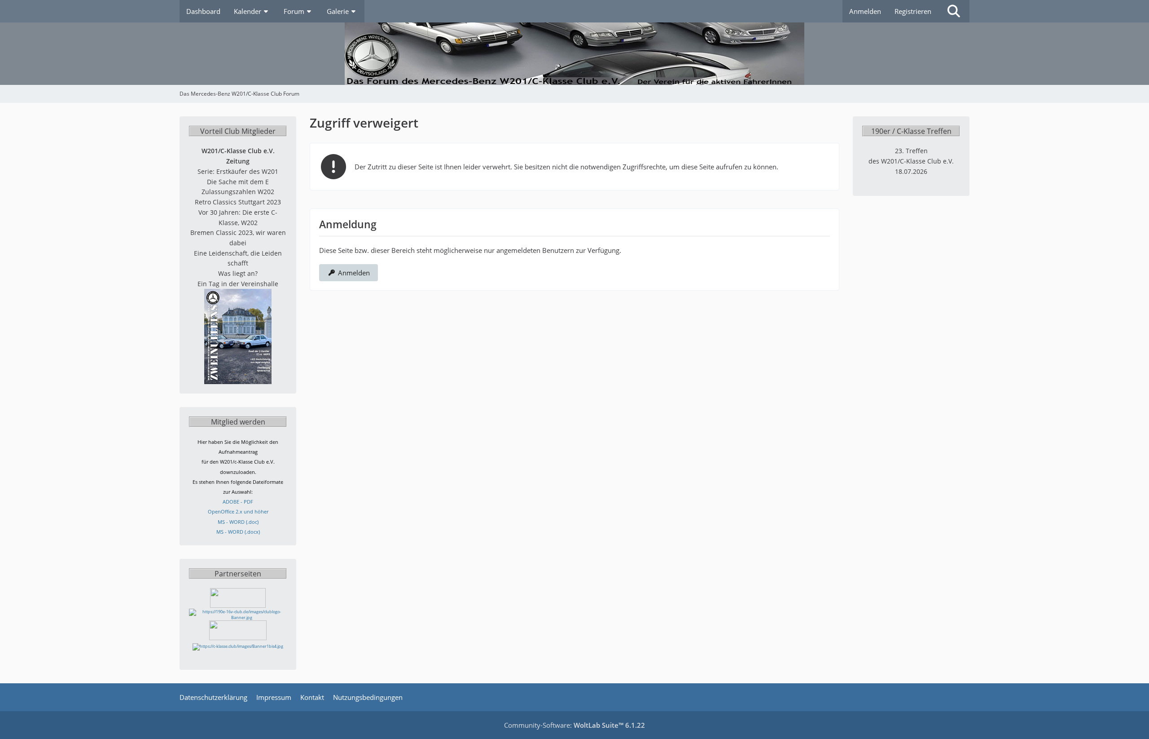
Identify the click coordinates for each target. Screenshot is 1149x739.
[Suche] (953, 11)
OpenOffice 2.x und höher (238, 511)
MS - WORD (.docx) (238, 531)
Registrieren (913, 11)
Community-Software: (574, 725)
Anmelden (865, 11)
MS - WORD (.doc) (238, 521)
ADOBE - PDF (238, 501)
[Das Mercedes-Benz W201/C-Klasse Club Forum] (574, 53)
